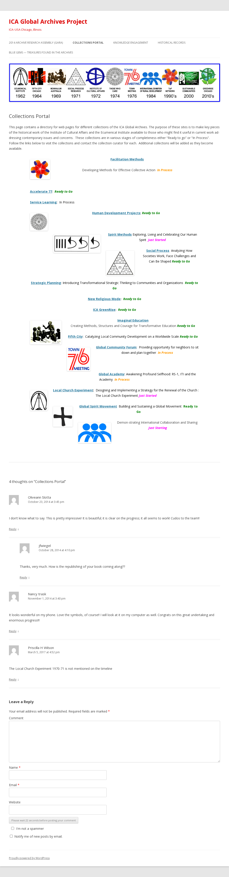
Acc (33, 191)
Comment (16, 718)
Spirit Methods (120, 234)
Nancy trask (37, 594)
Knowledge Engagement (130, 43)
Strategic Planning (46, 283)
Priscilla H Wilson (41, 647)
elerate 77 (44, 191)
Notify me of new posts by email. (38, 836)
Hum (96, 213)
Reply (13, 529)
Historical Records (171, 43)
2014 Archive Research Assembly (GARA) (36, 43)
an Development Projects (120, 213)
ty (81, 336)
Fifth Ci (73, 336)
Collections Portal (88, 43)
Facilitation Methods (127, 159)
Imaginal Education (132, 320)
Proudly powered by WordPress (29, 858)
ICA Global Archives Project (48, 21)
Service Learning (43, 202)
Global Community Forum (116, 347)
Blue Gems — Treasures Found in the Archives (41, 52)
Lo (55, 390)
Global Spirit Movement (98, 406)
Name (15, 767)
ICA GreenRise (104, 309)
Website (15, 802)
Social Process (157, 250)
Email (14, 785)
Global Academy (112, 374)
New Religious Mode (104, 299)
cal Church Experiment (75, 390)
